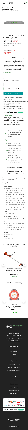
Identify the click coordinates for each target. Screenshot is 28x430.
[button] (3, 264)
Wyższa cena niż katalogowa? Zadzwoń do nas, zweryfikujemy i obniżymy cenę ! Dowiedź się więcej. (15, 159)
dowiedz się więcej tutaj (11, 124)
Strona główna (6, 7)
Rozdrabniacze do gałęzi (14, 268)
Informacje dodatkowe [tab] (14, 173)
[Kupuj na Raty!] (13, 93)
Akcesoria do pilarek (7, 9)
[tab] (4, 173)
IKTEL (17, 426)
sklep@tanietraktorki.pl (16, 339)
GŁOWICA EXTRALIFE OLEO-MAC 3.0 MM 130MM (14, 306)
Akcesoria (14, 7)
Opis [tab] (5, 173)
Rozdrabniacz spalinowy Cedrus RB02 (14, 271)
